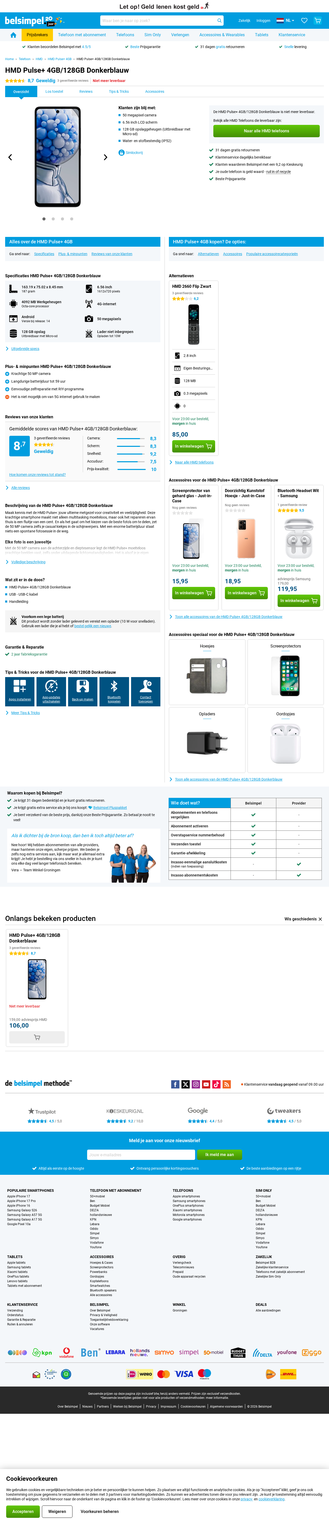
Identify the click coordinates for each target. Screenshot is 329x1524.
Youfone (96, 1247)
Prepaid (178, 1272)
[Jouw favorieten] (304, 20)
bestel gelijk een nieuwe (92, 626)
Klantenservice (292, 34)
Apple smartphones (186, 1196)
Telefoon (25, 59)
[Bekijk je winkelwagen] (318, 20)
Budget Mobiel (100, 1205)
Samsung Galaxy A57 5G (24, 1215)
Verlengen (180, 34)
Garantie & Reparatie (21, 1320)
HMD (39, 59)
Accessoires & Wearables (222, 34)
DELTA (94, 1210)
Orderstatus (15, 1315)
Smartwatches (100, 1286)
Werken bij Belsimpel (127, 1406)
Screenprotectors (101, 1267)
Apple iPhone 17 (18, 1196)
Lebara (94, 1224)
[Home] (13, 35)
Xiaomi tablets (17, 1272)
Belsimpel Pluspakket (110, 808)
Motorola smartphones (189, 1215)
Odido (94, 1229)
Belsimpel (99, 1305)
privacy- (247, 1499)
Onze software (100, 1324)
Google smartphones (187, 1219)
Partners (103, 1406)
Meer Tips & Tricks (25, 713)
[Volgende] (105, 157)
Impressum (168, 1406)
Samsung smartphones (189, 1201)
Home (9, 59)
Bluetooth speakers (103, 1290)
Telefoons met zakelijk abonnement (280, 1272)
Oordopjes (97, 1276)
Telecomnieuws (183, 1267)
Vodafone (97, 1242)
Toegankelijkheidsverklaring (109, 1320)
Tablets (261, 34)
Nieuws (87, 1406)
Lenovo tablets (17, 1281)
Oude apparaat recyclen (189, 1276)
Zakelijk (264, 1257)
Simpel (94, 1233)
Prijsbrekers (37, 34)
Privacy (151, 1406)
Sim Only (152, 34)
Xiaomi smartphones (187, 1210)
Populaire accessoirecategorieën (272, 254)
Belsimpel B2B (265, 1262)
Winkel (179, 1305)
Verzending (15, 1310)
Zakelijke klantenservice (272, 1267)
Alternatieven (208, 254)
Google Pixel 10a (19, 1224)
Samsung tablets (19, 1267)
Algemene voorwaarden (226, 1406)
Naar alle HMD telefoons (194, 462)
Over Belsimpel (100, 1310)
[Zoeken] (219, 20)
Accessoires (232, 254)
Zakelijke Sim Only (268, 1276)
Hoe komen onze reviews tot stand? (37, 475)
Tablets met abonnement (24, 1286)
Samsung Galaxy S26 (22, 1210)
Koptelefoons (99, 1281)
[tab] (43, 218)
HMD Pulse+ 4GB (59, 59)
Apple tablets (16, 1262)
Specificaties (44, 254)
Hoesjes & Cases (101, 1262)
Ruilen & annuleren (20, 1324)
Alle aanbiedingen (268, 1310)
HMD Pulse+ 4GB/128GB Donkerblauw (103, 59)
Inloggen (263, 21)
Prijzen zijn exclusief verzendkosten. (216, 1394)
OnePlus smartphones (188, 1205)
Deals (261, 1305)
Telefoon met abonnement (82, 34)
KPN (93, 1219)
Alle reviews (20, 488)
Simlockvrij (134, 153)
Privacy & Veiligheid (103, 1315)
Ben (92, 1201)
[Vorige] (10, 157)
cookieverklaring (272, 1499)
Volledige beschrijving (28, 562)
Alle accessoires (101, 1295)
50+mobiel (97, 1196)
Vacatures (97, 1329)
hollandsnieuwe (101, 1215)
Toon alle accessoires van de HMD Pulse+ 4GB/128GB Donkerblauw (228, 617)
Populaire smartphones (30, 1190)
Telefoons (125, 34)
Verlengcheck (182, 1262)
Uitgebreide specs (25, 349)
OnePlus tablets (18, 1276)
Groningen (180, 1310)
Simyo (94, 1238)
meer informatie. (217, 1398)
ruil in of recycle (278, 172)
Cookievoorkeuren (193, 1406)
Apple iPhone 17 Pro (21, 1201)
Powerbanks (98, 1272)
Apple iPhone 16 (18, 1205)
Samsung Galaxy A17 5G (24, 1219)
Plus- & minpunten (72, 254)
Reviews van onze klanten (112, 254)
